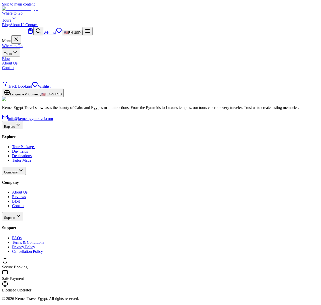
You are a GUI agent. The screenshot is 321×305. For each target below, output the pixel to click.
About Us (17, 25)
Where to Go (12, 13)
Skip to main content (18, 4)
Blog (6, 25)
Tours (8, 54)
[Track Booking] (30, 32)
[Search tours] (38, 31)
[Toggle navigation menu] (88, 31)
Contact (31, 25)
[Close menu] (16, 39)
